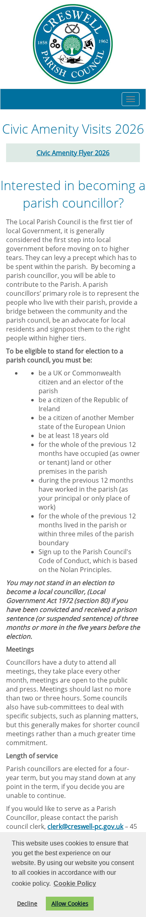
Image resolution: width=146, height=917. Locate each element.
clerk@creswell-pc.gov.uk (85, 826)
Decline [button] (27, 903)
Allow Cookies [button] (70, 903)
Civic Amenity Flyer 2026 (73, 152)
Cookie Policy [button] (75, 883)
